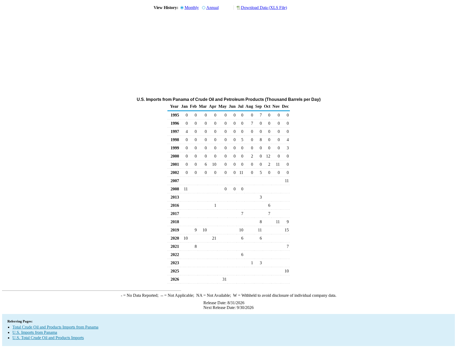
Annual (212, 7)
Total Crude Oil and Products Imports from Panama (55, 327)
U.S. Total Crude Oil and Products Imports (48, 337)
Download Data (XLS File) (264, 7)
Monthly (192, 7)
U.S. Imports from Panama (34, 332)
